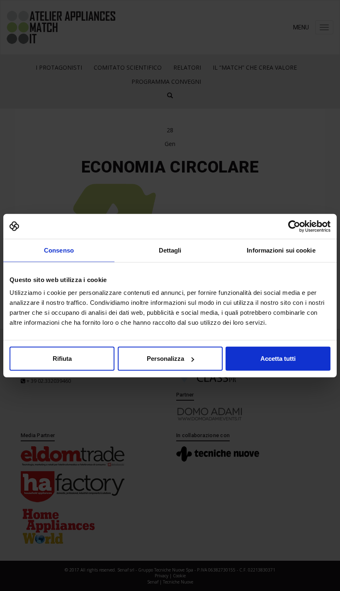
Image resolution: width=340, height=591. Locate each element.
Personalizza (165, 358)
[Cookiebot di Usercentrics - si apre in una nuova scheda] (294, 226)
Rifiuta (62, 358)
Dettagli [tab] (170, 249)
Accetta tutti (278, 358)
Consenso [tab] (59, 249)
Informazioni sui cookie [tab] (281, 249)
